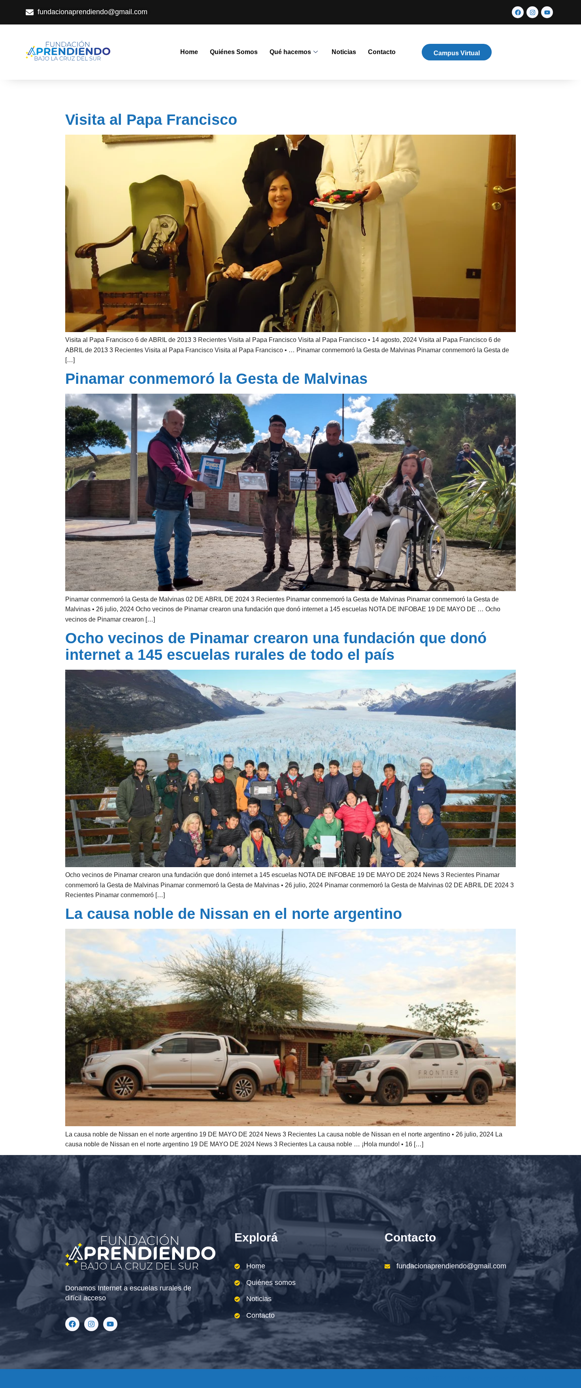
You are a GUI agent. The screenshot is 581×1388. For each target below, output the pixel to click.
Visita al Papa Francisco (151, 119)
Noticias (344, 52)
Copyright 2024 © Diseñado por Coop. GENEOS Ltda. (479, 1378)
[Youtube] (547, 12)
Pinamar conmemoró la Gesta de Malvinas (216, 378)
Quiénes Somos (234, 52)
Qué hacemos (290, 52)
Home (189, 52)
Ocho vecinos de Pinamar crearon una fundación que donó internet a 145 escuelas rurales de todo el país (276, 646)
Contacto (382, 52)
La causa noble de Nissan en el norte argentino (233, 913)
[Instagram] (532, 12)
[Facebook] (518, 12)
